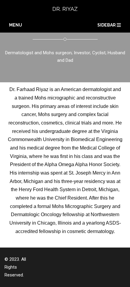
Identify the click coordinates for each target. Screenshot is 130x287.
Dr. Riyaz (65, 9)
